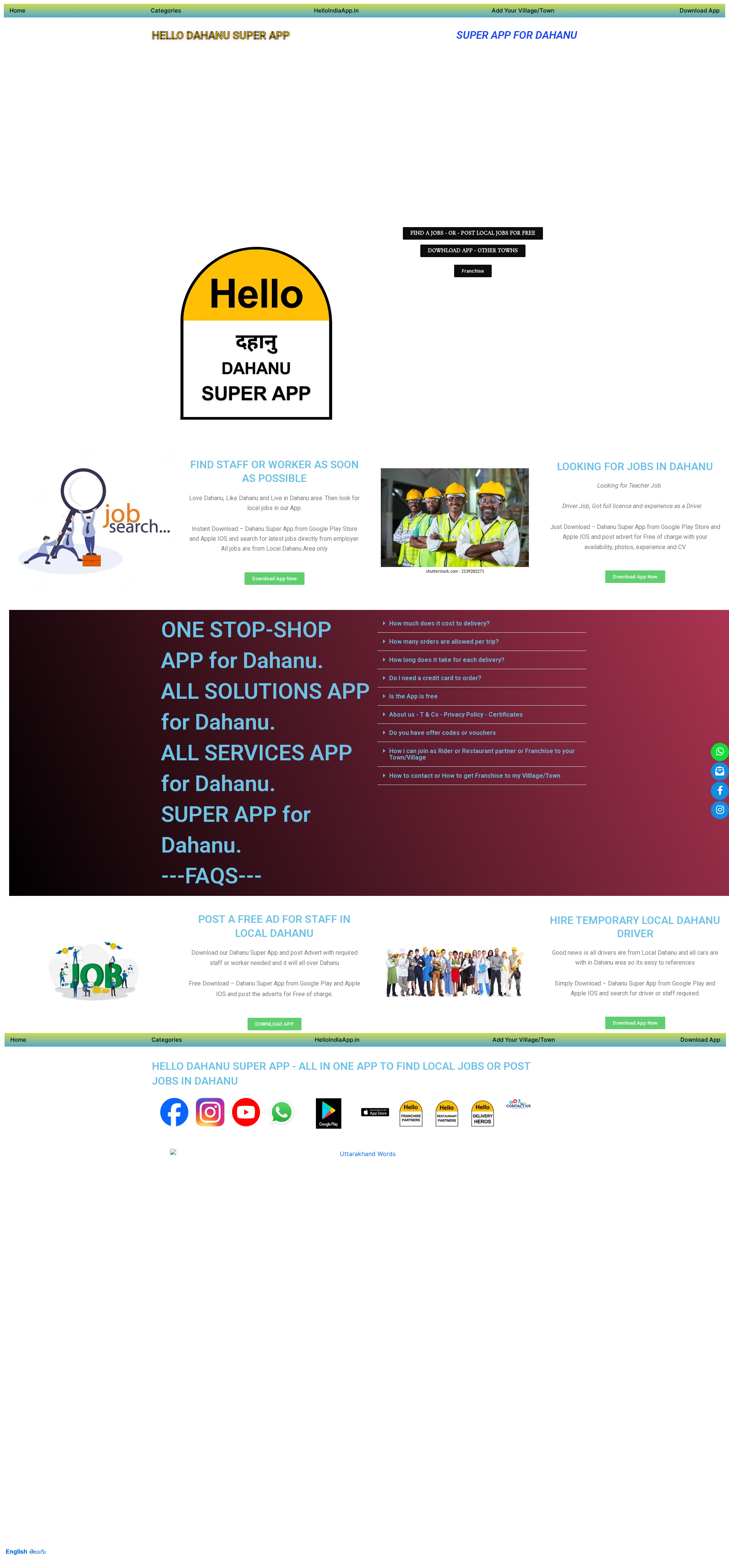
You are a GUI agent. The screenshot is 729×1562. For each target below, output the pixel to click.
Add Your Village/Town (523, 10)
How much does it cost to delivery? (439, 623)
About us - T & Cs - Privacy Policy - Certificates (456, 714)
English (16, 1551)
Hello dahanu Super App (221, 35)
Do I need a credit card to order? (435, 678)
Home (17, 10)
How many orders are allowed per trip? (444, 641)
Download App (700, 10)
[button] (481, 623)
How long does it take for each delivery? (447, 659)
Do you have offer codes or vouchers (442, 732)
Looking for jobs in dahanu (635, 466)
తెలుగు (37, 1551)
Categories (166, 10)
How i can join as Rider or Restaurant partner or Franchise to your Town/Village (482, 754)
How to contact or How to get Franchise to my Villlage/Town (474, 775)
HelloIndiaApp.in (336, 10)
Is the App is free (413, 696)
